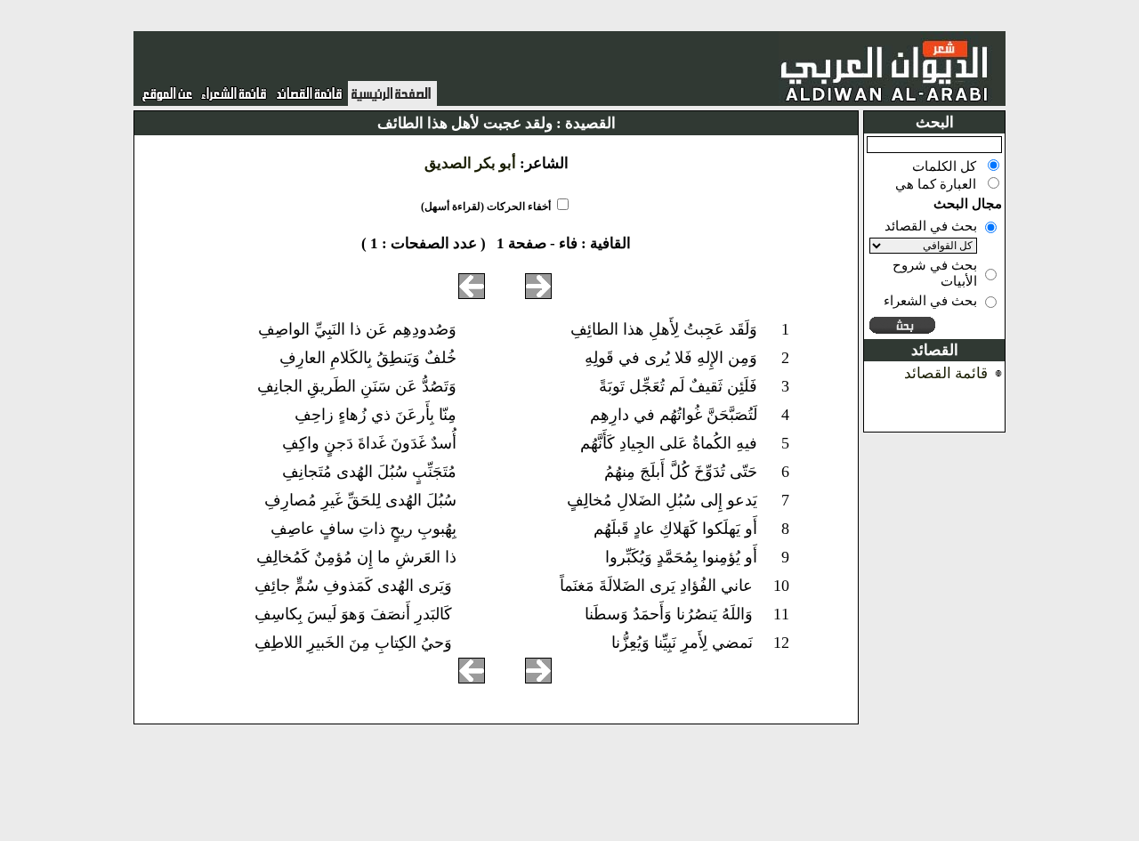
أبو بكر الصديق (470, 163)
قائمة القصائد (946, 373)
